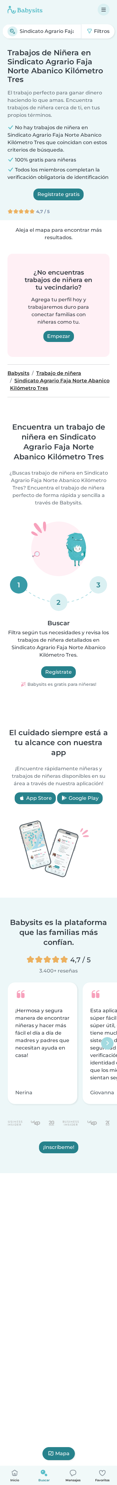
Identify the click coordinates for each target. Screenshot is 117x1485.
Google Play (83, 798)
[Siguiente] (107, 1043)
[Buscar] (12, 31)
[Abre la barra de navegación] (104, 10)
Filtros (101, 31)
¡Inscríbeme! (58, 1147)
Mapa (62, 1453)
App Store (38, 798)
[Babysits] (24, 9)
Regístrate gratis (58, 194)
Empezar (58, 336)
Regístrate (58, 672)
